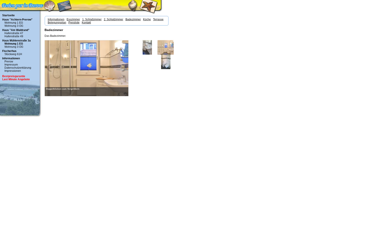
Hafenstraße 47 (13, 33)
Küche (147, 19)
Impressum (11, 64)
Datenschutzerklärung (17, 67)
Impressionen (12, 70)
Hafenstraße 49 (13, 36)
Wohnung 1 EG (13, 22)
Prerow (8, 61)
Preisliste (74, 22)
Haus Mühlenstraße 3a (16, 40)
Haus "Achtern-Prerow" (17, 19)
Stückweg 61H (13, 54)
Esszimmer (73, 19)
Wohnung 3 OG (13, 25)
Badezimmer (133, 19)
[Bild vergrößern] (87, 68)
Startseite (8, 15)
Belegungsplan (57, 22)
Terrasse (158, 19)
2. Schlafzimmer (113, 19)
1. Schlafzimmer (92, 19)
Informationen (11, 58)
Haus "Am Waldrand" (15, 30)
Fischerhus (9, 51)
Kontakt (86, 22)
